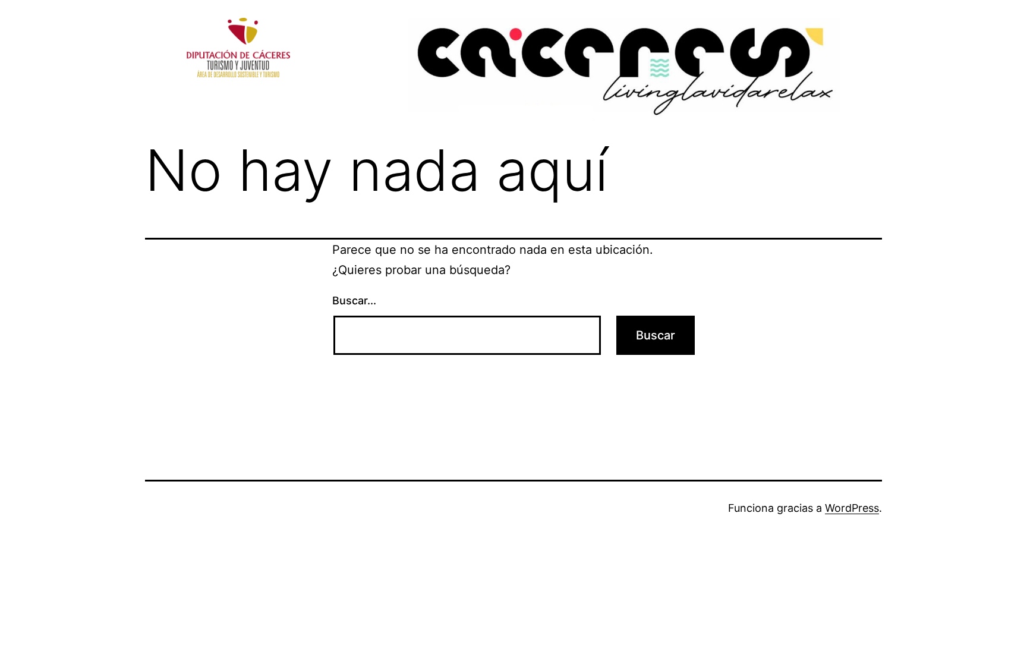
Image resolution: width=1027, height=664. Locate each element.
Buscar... (354, 300)
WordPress (852, 508)
